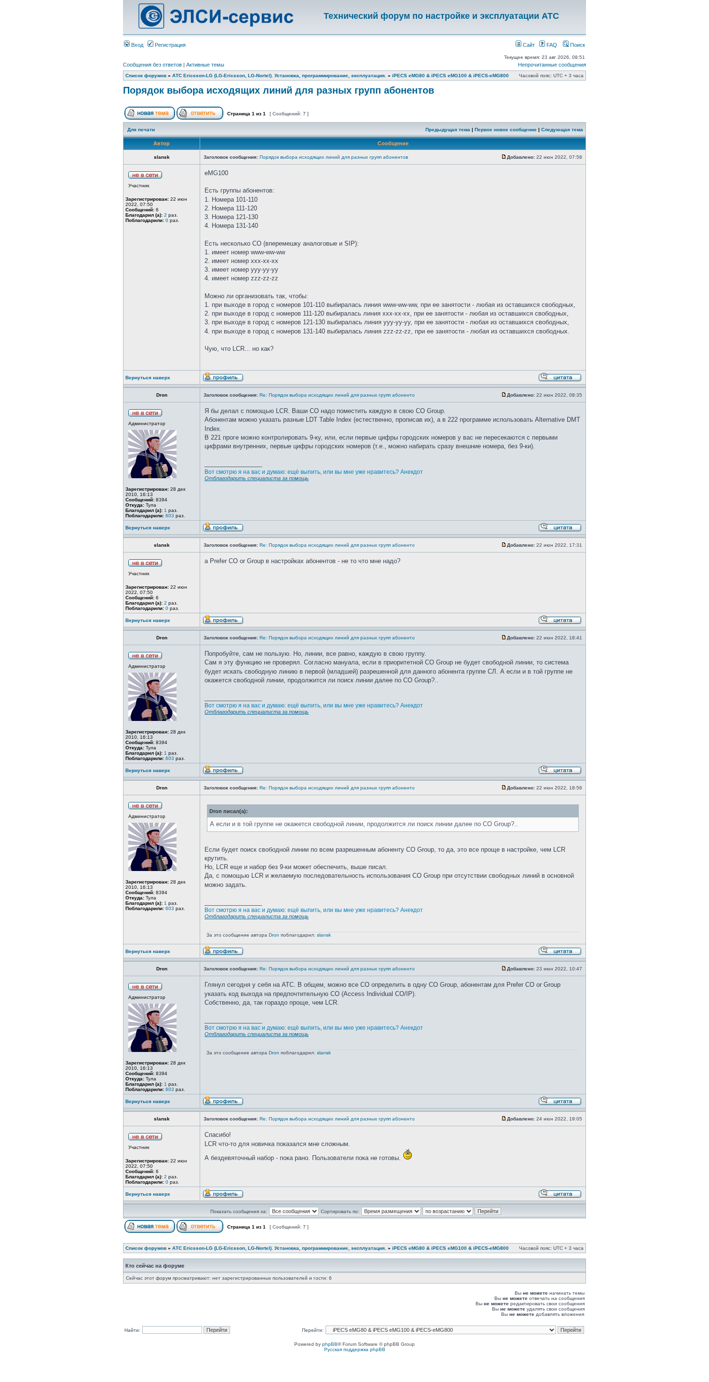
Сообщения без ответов (152, 65)
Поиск (577, 45)
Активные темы (205, 65)
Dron (274, 935)
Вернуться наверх (147, 377)
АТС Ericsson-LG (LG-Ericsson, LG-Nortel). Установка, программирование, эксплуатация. (279, 75)
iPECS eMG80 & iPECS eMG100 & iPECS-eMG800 (450, 75)
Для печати (141, 129)
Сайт (528, 45)
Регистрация (169, 45)
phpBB (330, 1344)
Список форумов (145, 75)
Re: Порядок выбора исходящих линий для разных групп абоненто (337, 395)
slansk (324, 935)
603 (169, 515)
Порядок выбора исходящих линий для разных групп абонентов (278, 90)
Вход (136, 45)
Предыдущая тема (447, 129)
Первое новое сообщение (506, 129)
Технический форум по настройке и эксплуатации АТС (441, 16)
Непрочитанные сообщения (552, 65)
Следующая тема (562, 129)
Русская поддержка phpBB (354, 1349)
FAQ (551, 45)
